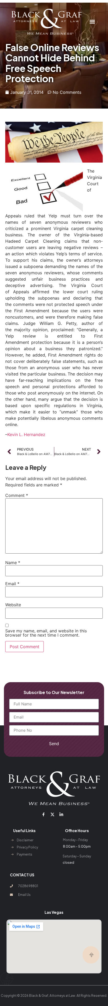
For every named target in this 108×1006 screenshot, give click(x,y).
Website (13, 605)
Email (12, 584)
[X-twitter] (52, 814)
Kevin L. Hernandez (27, 434)
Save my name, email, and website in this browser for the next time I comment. (46, 633)
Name (12, 562)
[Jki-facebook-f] (43, 814)
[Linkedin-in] (61, 814)
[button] (92, 21)
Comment (16, 495)
